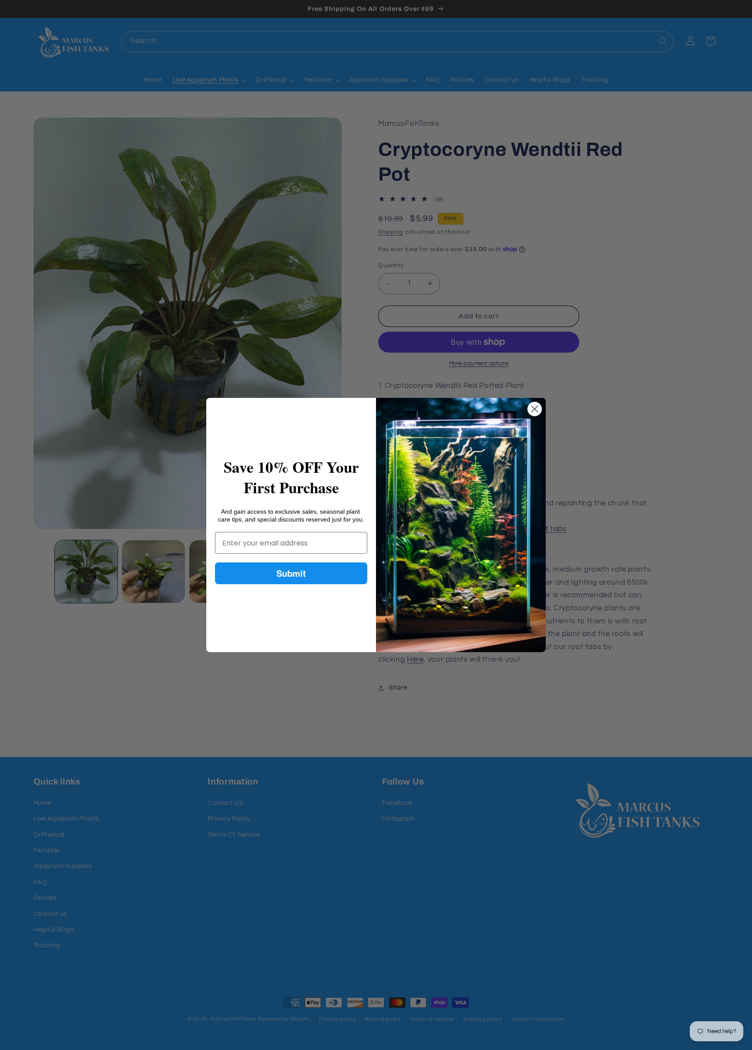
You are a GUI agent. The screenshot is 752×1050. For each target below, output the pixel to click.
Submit (291, 573)
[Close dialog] (534, 409)
